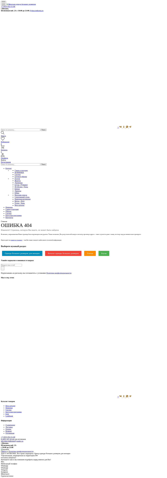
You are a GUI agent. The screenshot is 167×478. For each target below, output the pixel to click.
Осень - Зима (20, 203)
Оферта (4, 451)
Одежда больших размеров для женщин (22, 253)
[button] (83, 157)
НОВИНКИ (19, 172)
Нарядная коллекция (22, 199)
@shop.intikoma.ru (36, 11)
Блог (7, 414)
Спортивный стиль (22, 197)
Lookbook (9, 416)
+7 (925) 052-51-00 (8, 7)
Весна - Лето (19, 201)
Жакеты (18, 181)
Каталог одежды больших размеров (63, 253)
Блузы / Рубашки (21, 185)
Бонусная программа (13, 412)
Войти (3, 160)
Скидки (18, 175)
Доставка (9, 427)
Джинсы (18, 191)
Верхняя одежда (21, 195)
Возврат (8, 431)
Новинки (9, 408)
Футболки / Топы (21, 187)
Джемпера (18, 183)
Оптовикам (9, 433)
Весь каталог (20, 205)
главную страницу (16, 240)
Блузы (104, 253)
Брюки (17, 189)
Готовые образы (21, 177)
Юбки (17, 193)
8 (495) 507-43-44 (7, 439)
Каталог (8, 168)
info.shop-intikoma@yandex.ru (12, 441)
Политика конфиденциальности (21, 451)
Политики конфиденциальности (58, 273)
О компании (10, 425)
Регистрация (6, 162)
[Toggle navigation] (3, 3)
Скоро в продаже (21, 170)
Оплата (8, 429)
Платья (17, 179)
